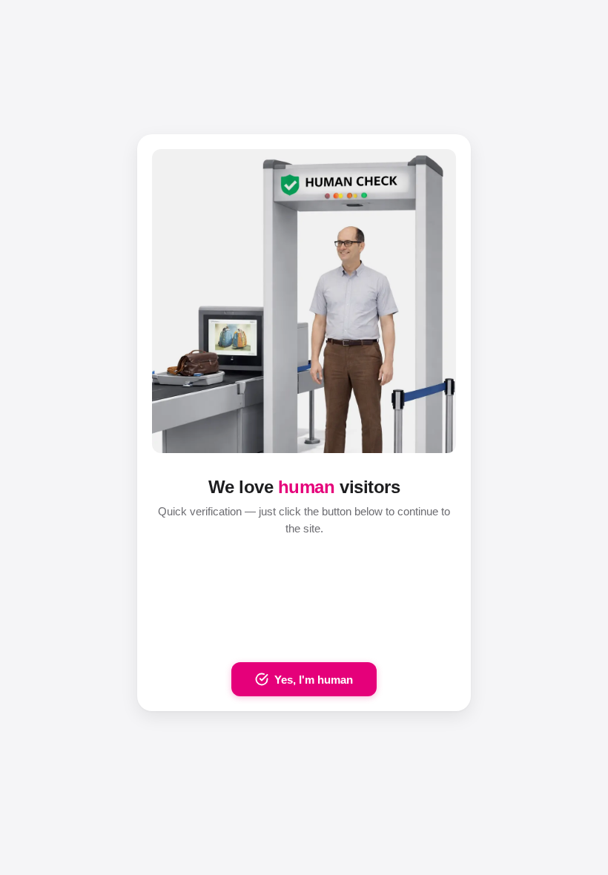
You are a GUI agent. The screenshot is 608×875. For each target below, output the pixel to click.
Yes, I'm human (313, 679)
